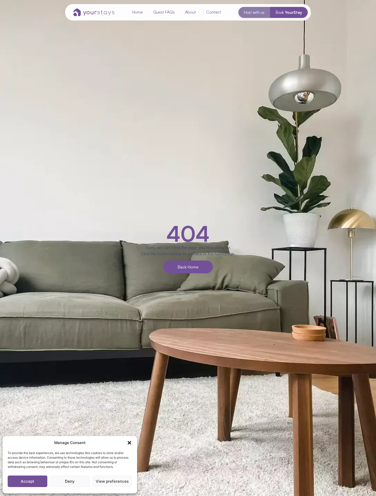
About (190, 12)
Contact (213, 12)
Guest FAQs (164, 12)
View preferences (112, 481)
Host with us (254, 12)
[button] (129, 442)
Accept (27, 481)
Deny (70, 481)
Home (137, 12)
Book (289, 12)
